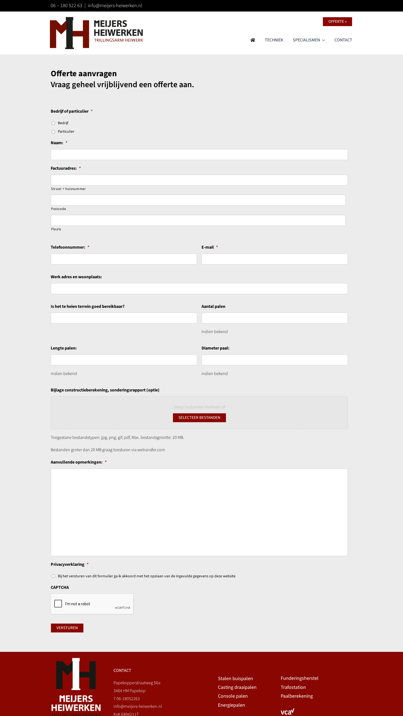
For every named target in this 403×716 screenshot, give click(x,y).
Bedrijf (63, 123)
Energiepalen (231, 705)
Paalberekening (297, 696)
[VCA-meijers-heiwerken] (287, 711)
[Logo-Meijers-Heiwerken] (96, 19)
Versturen (67, 628)
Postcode (58, 208)
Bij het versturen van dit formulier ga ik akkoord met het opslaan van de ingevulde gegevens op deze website (146, 576)
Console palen (233, 696)
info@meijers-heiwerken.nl (115, 5)
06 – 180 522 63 (66, 5)
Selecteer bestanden (199, 417)
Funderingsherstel (300, 678)
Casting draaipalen (237, 687)
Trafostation (293, 687)
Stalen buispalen (235, 678)
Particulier (66, 131)
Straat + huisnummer (68, 188)
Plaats (56, 229)
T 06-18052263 (126, 699)
